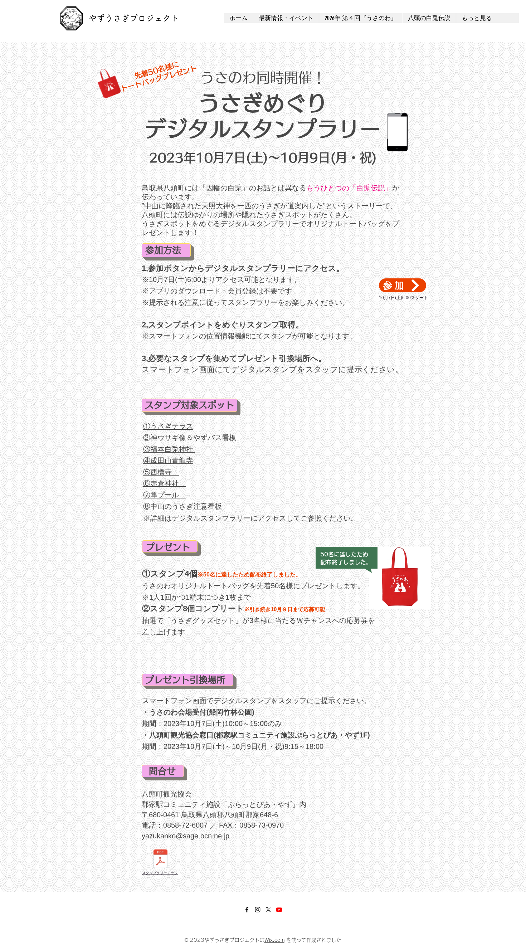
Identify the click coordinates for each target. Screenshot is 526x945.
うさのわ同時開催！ (263, 77)
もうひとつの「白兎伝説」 (349, 188)
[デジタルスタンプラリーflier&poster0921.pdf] (160, 859)
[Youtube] (279, 909)
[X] (268, 909)
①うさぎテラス (168, 426)
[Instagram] (257, 909)
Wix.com (274, 939)
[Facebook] (246, 909)
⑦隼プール (164, 495)
